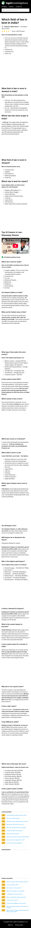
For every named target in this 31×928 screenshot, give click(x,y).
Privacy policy (19, 925)
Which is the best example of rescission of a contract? (17, 907)
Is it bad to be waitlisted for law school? (16, 903)
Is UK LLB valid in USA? (12, 884)
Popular (11, 6)
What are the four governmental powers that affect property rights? (17, 911)
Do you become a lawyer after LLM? (15, 840)
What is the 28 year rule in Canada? (15, 891)
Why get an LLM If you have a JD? (15, 824)
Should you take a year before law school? (17, 821)
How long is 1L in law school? (13, 888)
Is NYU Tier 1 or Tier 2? (12, 900)
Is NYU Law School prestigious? (14, 843)
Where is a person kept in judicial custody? (17, 881)
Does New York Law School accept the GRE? (17, 836)
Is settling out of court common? (14, 894)
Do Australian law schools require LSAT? (16, 815)
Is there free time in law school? (14, 830)
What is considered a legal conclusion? (16, 897)
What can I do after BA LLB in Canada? (16, 827)
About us (10, 925)
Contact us (19, 6)
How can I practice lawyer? (13, 818)
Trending (4, 6)
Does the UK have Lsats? (12, 833)
